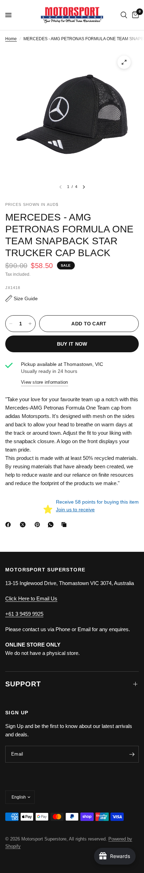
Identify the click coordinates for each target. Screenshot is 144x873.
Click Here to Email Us (31, 598)
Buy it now (72, 344)
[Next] (84, 187)
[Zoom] (124, 62)
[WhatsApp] (52, 524)
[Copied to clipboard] (65, 524)
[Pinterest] (39, 524)
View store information (44, 382)
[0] (134, 15)
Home (11, 38)
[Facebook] (9, 524)
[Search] (124, 15)
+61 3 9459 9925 (24, 614)
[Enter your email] (132, 754)
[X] (24, 524)
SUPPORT (23, 684)
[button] (21, 298)
